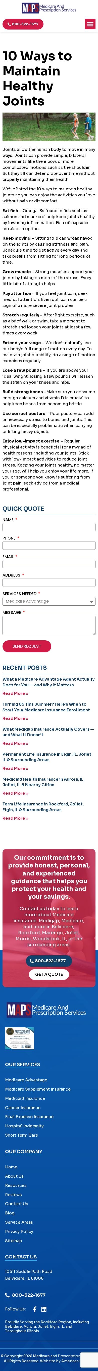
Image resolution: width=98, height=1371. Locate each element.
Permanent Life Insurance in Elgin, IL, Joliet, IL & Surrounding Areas (47, 757)
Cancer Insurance (22, 1107)
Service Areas (19, 1222)
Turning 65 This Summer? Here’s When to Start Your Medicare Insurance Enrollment (46, 707)
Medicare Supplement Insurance (38, 1089)
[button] (90, 24)
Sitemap (13, 1240)
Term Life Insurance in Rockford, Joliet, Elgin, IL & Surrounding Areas (43, 806)
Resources (16, 1185)
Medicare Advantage (26, 1080)
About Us (14, 1176)
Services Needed (20, 594)
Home (11, 1167)
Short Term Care (21, 1135)
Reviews (13, 1194)
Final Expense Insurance (29, 1116)
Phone (10, 538)
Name (9, 520)
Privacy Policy (19, 1231)
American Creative (77, 1361)
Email (9, 557)
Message (12, 613)
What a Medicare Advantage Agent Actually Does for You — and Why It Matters (49, 682)
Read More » (15, 693)
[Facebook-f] (35, 1309)
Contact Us (16, 1203)
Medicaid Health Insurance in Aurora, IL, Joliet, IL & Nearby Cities (43, 782)
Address (12, 575)
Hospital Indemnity (24, 1126)
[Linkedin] (44, 1309)
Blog (10, 1213)
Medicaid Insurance (25, 1098)
